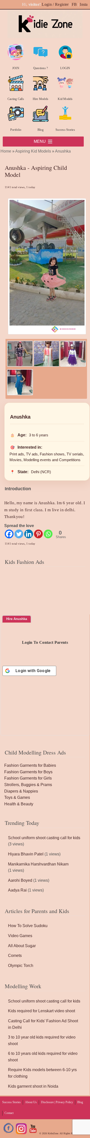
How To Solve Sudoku (28, 926)
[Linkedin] (28, 534)
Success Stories (65, 130)
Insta (84, 4)
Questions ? (40, 68)
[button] (40, 142)
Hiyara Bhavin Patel (26, 854)
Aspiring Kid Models (33, 151)
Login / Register (55, 4)
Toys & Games (17, 797)
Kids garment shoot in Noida (33, 1086)
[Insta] (21, 1133)
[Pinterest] (38, 534)
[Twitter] (18, 534)
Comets (15, 955)
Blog (41, 130)
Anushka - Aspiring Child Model (36, 171)
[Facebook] (9, 534)
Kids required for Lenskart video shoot (41, 1011)
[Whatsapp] (48, 534)
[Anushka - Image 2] (46, 365)
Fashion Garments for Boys (28, 772)
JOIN (15, 68)
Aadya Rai (17, 890)
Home (5, 151)
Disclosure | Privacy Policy (57, 1102)
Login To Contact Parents (45, 642)
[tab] (16, 619)
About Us (31, 1102)
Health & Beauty (18, 804)
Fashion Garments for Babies (30, 765)
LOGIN (65, 68)
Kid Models (65, 99)
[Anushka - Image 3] (73, 365)
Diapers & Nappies (21, 791)
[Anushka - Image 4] (20, 394)
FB (74, 4)
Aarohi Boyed (20, 880)
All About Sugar (22, 946)
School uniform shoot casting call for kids (44, 838)
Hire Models (40, 99)
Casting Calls (16, 99)
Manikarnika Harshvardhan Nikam (38, 864)
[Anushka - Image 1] (20, 365)
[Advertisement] (45, 600)
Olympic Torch (20, 965)
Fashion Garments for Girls (28, 778)
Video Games (20, 936)
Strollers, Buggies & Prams (28, 785)
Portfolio (15, 130)
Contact (9, 1113)
